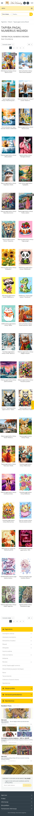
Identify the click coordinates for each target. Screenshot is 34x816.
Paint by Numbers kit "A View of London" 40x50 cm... (25, 99)
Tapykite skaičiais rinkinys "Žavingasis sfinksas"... (25, 155)
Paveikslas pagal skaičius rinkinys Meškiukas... (26, 493)
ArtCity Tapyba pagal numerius (11, 665)
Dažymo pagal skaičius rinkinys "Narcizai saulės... (25, 127)
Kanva (4, 672)
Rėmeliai (4, 662)
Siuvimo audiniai (7, 651)
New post (4, 720)
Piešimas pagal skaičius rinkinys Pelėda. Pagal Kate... (8, 605)
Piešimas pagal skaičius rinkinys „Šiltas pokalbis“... (8, 155)
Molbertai (5, 658)
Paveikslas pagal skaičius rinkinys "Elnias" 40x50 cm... (8, 352)
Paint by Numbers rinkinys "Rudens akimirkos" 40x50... (25, 324)
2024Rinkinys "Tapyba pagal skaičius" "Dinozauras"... (25, 296)
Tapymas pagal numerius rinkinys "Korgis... (25, 436)
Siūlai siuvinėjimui (7, 655)
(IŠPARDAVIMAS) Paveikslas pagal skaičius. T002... (25, 549)
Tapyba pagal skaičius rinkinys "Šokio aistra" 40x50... (8, 464)
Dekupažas (5, 648)
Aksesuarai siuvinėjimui (9, 637)
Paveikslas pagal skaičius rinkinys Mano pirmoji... (9, 521)
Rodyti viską (16, 705)
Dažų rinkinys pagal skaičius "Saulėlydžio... (25, 184)
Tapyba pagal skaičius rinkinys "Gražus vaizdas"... (25, 212)
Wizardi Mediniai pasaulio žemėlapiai (13, 669)
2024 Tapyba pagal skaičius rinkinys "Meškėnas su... (8, 296)
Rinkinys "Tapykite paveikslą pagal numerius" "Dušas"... (8, 408)
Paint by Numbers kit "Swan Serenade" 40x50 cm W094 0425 (8, 127)
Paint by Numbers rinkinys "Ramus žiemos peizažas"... (25, 71)
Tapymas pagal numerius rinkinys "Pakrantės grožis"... (8, 99)
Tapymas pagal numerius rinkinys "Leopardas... (8, 240)
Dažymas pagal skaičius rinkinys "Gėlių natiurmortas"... (8, 212)
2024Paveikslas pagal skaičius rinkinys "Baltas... (8, 324)
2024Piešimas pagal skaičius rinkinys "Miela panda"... (25, 268)
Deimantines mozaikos (8, 640)
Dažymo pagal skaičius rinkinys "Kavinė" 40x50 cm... (8, 436)
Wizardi (4, 644)
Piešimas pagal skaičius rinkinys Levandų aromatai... (8, 493)
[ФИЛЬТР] (32, 408)
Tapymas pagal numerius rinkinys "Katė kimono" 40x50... (25, 408)
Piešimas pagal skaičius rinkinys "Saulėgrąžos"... (8, 268)
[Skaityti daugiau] (10, 722)
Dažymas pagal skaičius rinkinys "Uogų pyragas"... (25, 240)
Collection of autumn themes (10, 679)
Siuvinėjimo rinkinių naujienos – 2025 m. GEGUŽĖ (15, 738)
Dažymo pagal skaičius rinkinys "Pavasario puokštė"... (25, 380)
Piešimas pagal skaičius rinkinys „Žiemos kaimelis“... (8, 380)
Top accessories (6, 676)
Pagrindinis (8, 629)
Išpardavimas (6, 683)
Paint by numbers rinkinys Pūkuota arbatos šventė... (25, 521)
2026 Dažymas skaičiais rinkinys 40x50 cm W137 (8, 71)
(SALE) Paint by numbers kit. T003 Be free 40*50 (8, 549)
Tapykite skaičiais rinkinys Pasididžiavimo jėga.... (25, 605)
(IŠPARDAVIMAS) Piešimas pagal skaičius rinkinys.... (8, 577)
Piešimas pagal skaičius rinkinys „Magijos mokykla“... (25, 352)
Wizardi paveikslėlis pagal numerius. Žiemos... (25, 577)
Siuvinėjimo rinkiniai (8, 633)
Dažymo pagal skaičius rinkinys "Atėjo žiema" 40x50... (8, 184)
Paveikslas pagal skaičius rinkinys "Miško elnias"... (26, 464)
